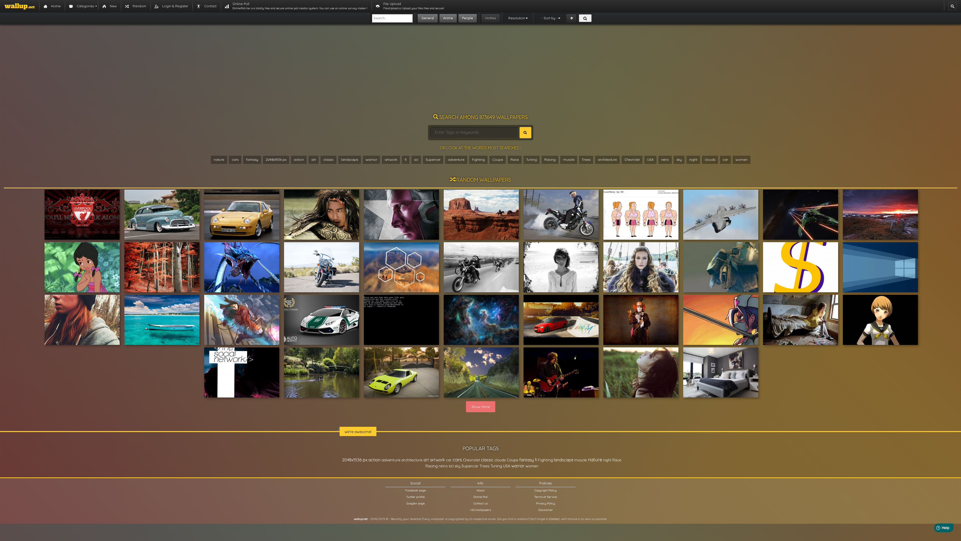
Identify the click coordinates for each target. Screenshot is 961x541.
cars (235, 160)
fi (406, 160)
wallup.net (361, 519)
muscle (568, 160)
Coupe (497, 160)
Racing (550, 160)
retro (665, 160)
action (299, 160)
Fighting (478, 160)
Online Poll (480, 497)
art (313, 160)
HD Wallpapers (480, 510)
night (693, 160)
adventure (456, 160)
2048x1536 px (276, 160)
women (742, 160)
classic (328, 160)
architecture (607, 160)
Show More (480, 406)
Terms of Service (545, 497)
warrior (371, 160)
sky (679, 160)
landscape (349, 160)
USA (650, 160)
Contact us (480, 503)
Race (515, 160)
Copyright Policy (546, 490)
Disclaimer (545, 510)
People (467, 18)
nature (219, 160)
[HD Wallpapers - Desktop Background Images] (19, 6)
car (725, 160)
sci (416, 160)
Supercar (433, 160)
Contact (554, 519)
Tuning (531, 160)
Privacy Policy (545, 503)
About (480, 490)
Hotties (490, 18)
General (427, 18)
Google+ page (415, 503)
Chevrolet (632, 160)
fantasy (252, 160)
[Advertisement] (480, 71)
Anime (448, 18)
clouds (710, 160)
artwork (391, 160)
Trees (586, 160)
